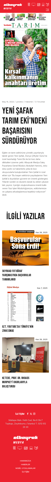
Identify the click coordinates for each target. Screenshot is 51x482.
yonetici (19, 102)
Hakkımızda (25, 461)
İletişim (25, 472)
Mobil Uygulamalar (25, 468)
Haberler (29, 102)
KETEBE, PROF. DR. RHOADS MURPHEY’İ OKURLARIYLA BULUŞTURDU (15, 382)
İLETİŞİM (19, 414)
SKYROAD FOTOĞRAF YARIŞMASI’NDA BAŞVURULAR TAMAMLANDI (16, 275)
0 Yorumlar (40, 102)
